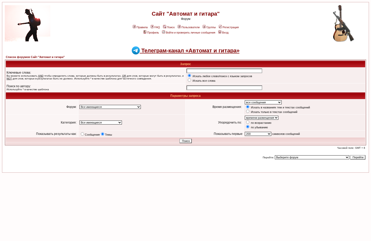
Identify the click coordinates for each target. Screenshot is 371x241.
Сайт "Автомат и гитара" (186, 14)
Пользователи (190, 27)
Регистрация (231, 27)
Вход (225, 32)
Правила (142, 27)
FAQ (157, 27)
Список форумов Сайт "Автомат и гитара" (35, 56)
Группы (211, 27)
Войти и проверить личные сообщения (190, 32)
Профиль (153, 32)
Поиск (171, 27)
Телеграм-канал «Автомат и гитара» (190, 50)
